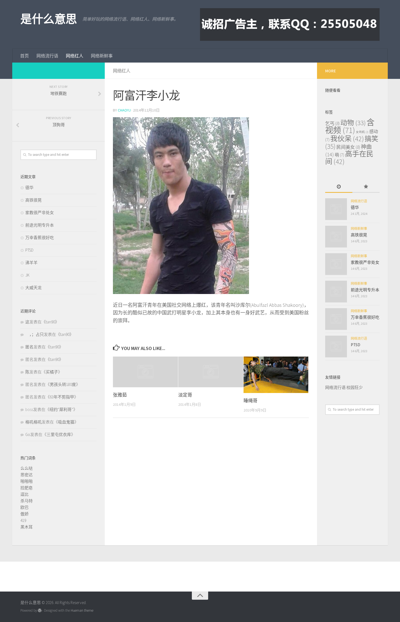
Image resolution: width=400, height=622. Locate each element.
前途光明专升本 (39, 225)
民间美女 (348, 147)
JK (27, 275)
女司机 (362, 132)
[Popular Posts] (366, 187)
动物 (353, 123)
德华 (29, 187)
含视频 (349, 126)
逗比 (24, 494)
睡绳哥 (250, 401)
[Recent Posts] (338, 187)
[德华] (336, 209)
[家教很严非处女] (336, 264)
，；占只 (34, 334)
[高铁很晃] (336, 236)
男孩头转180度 (63, 384)
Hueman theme (82, 610)
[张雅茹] (145, 372)
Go (27, 434)
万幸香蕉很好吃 (39, 237)
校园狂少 (354, 387)
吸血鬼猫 (66, 422)
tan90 (50, 321)
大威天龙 (33, 287)
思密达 (26, 474)
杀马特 (26, 500)
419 (23, 520)
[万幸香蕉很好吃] (336, 319)
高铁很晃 (33, 200)
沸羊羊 (31, 262)
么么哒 (26, 468)
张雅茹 (120, 395)
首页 (24, 55)
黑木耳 (26, 527)
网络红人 (74, 55)
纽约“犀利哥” (61, 409)
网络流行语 (47, 55)
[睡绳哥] (276, 375)
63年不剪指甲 (62, 397)
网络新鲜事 (102, 55)
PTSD (29, 250)
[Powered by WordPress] (39, 610)
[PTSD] (336, 346)
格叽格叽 (33, 422)
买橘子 (52, 372)
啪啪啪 (26, 481)
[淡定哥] (210, 372)
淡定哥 (185, 395)
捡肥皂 (26, 487)
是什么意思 (48, 19)
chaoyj (124, 110)
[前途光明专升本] (336, 291)
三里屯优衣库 (59, 434)
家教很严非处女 (39, 212)
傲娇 (24, 513)
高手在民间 (349, 157)
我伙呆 (347, 138)
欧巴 (24, 507)
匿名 (29, 346)
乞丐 (332, 123)
